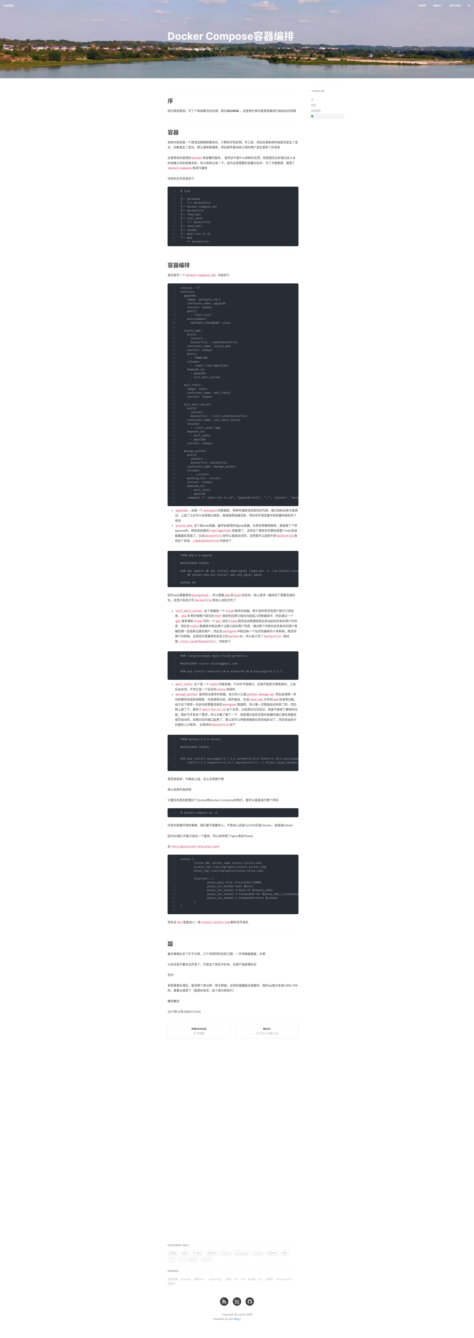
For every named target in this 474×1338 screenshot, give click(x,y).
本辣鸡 (269, 1279)
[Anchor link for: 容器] (163, 132)
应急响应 (272, 1253)
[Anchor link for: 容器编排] (163, 265)
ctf (181, 1259)
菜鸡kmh (199, 1279)
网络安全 (212, 1253)
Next (267, 1031)
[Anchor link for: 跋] (163, 943)
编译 (285, 1253)
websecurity (242, 1253)
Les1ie (9, 5)
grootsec (186, 1279)
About (437, 5)
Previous (199, 1031)
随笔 (184, 1253)
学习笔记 (197, 1253)
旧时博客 (173, 1279)
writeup (258, 1253)
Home (422, 5)
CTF (172, 1259)
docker (192, 1259)
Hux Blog (234, 1318)
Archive (455, 5)
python (226, 1253)
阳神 (228, 1279)
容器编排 (316, 110)
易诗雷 (252, 1279)
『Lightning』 (215, 1279)
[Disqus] (233, 1092)
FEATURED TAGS (178, 1245)
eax (236, 1279)
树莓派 (173, 1253)
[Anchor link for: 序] (163, 100)
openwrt (206, 1259)
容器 (313, 105)
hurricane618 (284, 1279)
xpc (260, 1279)
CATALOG (318, 90)
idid (243, 1279)
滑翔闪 (171, 1283)
